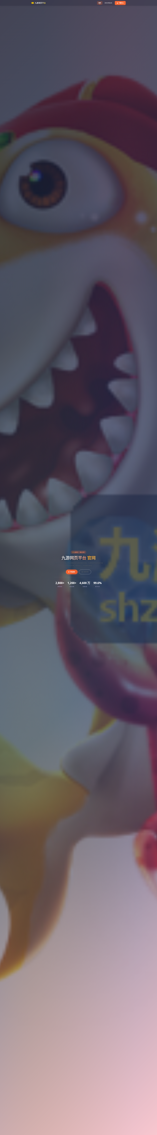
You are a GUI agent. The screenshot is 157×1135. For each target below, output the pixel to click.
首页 (100, 3)
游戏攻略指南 (108, 3)
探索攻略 (85, 572)
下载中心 (121, 3)
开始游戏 (72, 572)
